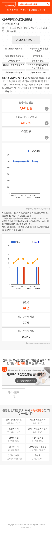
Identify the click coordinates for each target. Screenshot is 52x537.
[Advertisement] (26, 494)
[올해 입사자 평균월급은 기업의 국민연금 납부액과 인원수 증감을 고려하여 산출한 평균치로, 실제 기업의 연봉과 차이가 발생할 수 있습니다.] (47, 123)
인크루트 (37, 209)
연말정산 (24, 10)
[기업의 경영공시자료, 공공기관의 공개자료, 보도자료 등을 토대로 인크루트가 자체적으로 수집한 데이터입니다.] (47, 138)
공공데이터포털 (45, 209)
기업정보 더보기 (26, 40)
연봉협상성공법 (38, 10)
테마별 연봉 (12, 10)
